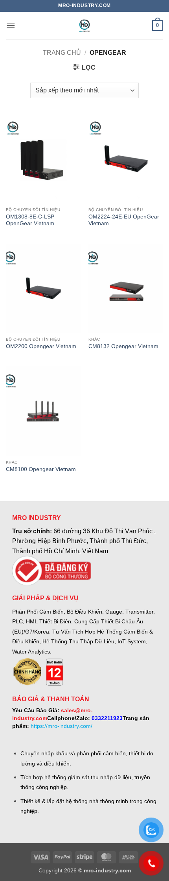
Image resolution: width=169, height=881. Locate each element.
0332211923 (107, 718)
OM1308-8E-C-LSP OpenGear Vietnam (30, 220)
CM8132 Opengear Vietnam (123, 346)
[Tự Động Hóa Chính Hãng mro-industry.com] (84, 25)
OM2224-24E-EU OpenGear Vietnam (123, 220)
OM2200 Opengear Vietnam (41, 346)
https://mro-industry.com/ (61, 726)
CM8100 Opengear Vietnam (41, 469)
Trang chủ (62, 52)
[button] (10, 25)
